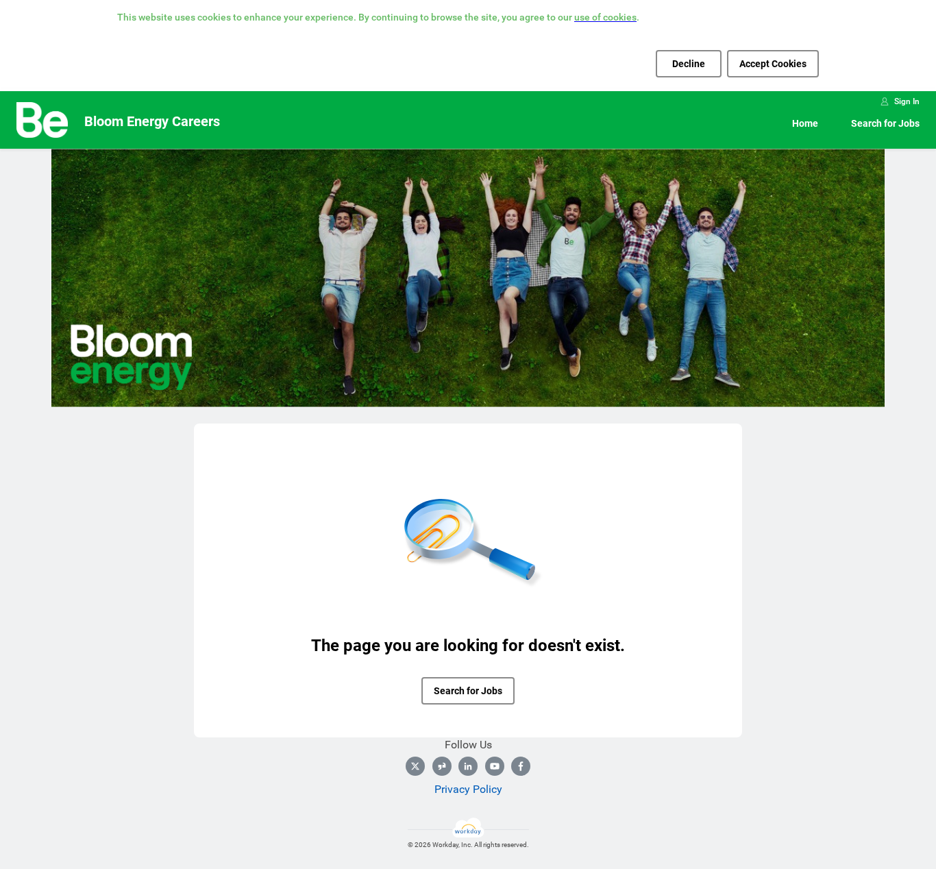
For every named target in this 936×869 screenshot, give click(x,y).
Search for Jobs (885, 123)
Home (805, 123)
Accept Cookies (772, 63)
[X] (415, 766)
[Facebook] (520, 766)
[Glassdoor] (442, 766)
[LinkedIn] (468, 766)
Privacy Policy (468, 789)
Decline (688, 63)
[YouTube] (494, 766)
